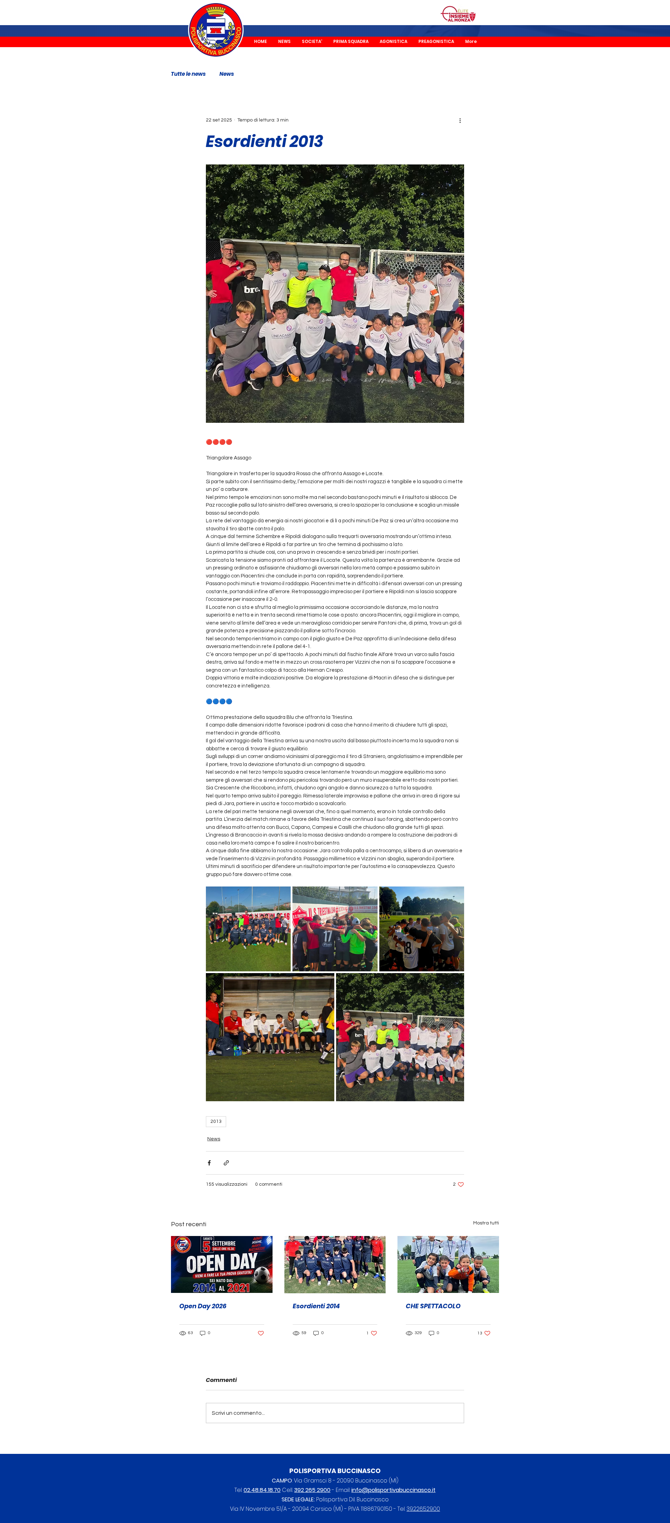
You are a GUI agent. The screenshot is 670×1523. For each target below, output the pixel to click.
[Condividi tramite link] (226, 1163)
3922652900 (423, 1509)
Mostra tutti (486, 1223)
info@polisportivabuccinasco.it (393, 1490)
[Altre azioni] (460, 120)
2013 (216, 1121)
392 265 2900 (312, 1490)
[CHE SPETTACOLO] (448, 1264)
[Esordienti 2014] (335, 1264)
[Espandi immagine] (248, 928)
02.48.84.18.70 (262, 1490)
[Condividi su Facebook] (209, 1163)
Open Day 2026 (202, 1306)
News (226, 74)
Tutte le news (188, 74)
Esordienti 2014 (316, 1306)
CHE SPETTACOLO (433, 1306)
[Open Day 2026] (222, 1264)
